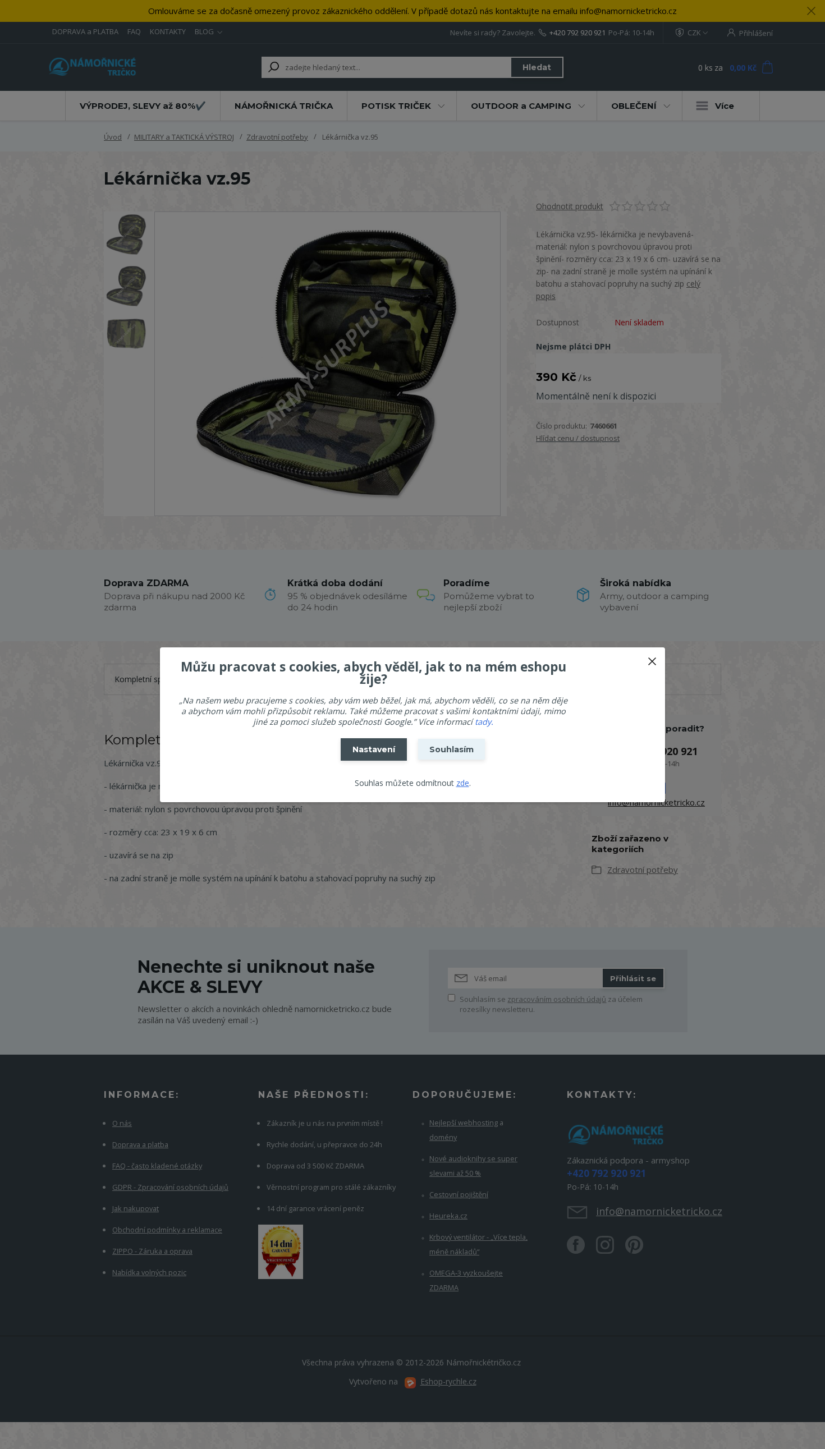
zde (462, 783)
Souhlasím (451, 749)
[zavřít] (652, 658)
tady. (484, 721)
